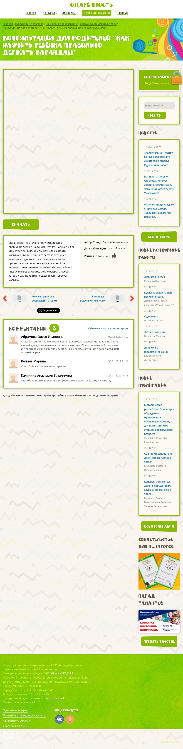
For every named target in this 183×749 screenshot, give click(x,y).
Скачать (21, 224)
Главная (8, 23)
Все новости (159, 237)
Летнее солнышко (155, 332)
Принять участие (159, 641)
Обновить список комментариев (108, 328)
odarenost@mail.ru (55, 698)
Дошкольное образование (62, 23)
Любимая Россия (154, 277)
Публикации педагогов (29, 23)
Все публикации (159, 526)
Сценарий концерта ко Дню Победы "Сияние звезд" (158, 457)
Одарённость (91, 5)
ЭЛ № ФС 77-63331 (62, 673)
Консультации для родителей (98, 23)
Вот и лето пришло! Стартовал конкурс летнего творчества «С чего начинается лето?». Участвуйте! (159, 185)
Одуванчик (151, 316)
